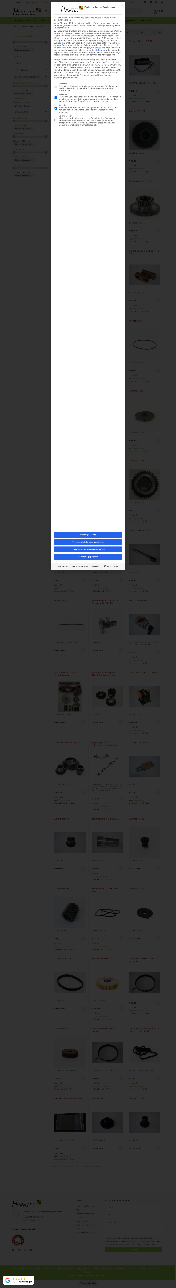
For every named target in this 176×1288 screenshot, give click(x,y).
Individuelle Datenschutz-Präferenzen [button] (88, 549)
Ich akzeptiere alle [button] (88, 535)
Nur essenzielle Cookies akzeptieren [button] (88, 542)
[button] (18, 1280)
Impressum (96, 566)
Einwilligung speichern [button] (88, 557)
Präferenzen (62, 566)
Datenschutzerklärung (72, 45)
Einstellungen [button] (98, 50)
